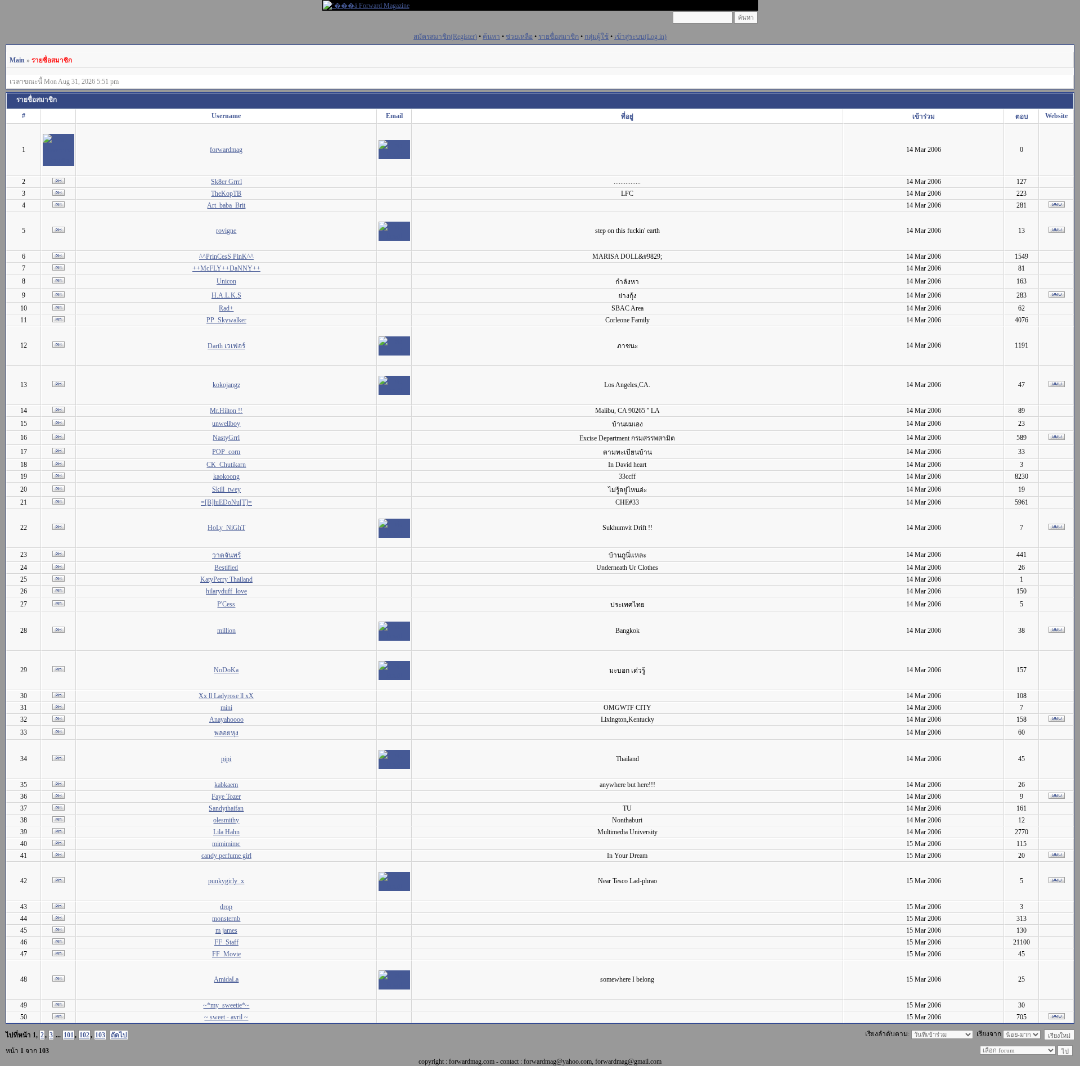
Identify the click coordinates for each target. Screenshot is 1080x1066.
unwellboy (226, 424)
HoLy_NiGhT (226, 528)
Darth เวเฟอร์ (226, 346)
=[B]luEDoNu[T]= (226, 502)
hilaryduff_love (226, 591)
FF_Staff (226, 942)
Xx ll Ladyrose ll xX (226, 696)
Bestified (226, 568)
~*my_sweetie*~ (226, 1005)
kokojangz (226, 385)
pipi (226, 759)
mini (226, 708)
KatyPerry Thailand (226, 579)
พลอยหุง (226, 733)
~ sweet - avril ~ (226, 1017)
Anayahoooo (226, 719)
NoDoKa (226, 670)
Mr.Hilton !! (226, 411)
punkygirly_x (226, 881)
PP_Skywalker (226, 320)
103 (100, 1035)
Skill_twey (226, 489)
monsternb (226, 919)
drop (226, 907)
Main (17, 60)
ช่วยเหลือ (519, 37)
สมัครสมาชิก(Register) (445, 37)
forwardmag (226, 150)
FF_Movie (226, 954)
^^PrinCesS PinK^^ (226, 256)
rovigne (226, 231)
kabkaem (226, 785)
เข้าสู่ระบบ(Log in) (640, 37)
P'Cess (226, 604)
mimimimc (226, 844)
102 (84, 1035)
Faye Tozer (226, 796)
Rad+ (226, 308)
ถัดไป (119, 1035)
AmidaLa (226, 979)
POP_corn (226, 452)
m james (226, 930)
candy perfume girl (226, 856)
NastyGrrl (226, 438)
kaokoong (226, 476)
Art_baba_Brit (226, 205)
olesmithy (226, 820)
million (226, 631)
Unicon (226, 281)
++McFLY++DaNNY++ (226, 268)
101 (69, 1035)
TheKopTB (226, 193)
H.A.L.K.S (226, 295)
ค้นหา (491, 37)
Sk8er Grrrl (226, 182)
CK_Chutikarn (226, 465)
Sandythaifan (226, 808)
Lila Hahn (226, 832)
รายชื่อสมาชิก (558, 37)
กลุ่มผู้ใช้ (596, 37)
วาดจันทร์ (226, 555)
